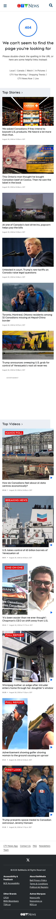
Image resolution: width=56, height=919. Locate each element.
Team (6, 850)
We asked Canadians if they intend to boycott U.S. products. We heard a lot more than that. (26, 131)
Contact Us (25, 846)
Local (12, 70)
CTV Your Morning (18, 74)
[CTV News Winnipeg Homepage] (28, 5)
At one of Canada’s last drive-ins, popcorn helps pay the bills (26, 226)
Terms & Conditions (39, 883)
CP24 (6, 897)
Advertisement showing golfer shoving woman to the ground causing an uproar (25, 754)
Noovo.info (35, 897)
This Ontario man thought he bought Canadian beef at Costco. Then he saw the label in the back (26, 179)
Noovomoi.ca (36, 901)
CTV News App (10, 846)
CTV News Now (25, 78)
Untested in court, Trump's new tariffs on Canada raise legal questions (25, 271)
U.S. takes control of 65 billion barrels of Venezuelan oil (25, 552)
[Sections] (5, 6)
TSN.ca (6, 904)
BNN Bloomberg (11, 901)
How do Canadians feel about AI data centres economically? (24, 484)
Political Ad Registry (39, 887)
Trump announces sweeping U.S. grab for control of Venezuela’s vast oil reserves (26, 364)
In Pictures (40, 70)
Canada (20, 70)
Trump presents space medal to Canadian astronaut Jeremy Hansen (26, 821)
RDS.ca (33, 904)
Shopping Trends (37, 74)
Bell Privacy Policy (38, 880)
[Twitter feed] (28, 860)
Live (37, 78)
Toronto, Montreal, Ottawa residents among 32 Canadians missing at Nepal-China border (27, 317)
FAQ (35, 846)
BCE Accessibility (11, 883)
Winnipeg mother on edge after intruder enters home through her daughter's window (27, 687)
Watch (30, 70)
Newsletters (44, 846)
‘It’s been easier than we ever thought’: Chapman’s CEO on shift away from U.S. (25, 619)
